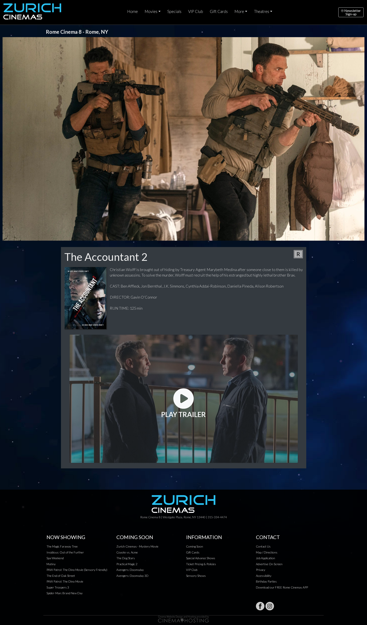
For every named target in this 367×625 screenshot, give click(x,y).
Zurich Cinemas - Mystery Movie (137, 546)
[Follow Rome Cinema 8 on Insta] (269, 606)
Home (132, 11)
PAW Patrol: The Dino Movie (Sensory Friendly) (77, 570)
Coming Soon (194, 546)
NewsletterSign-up (352, 12)
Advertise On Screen (269, 564)
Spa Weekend (55, 558)
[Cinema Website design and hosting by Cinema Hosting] (183, 619)
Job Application (265, 558)
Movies (151, 11)
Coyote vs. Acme (127, 552)
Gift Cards (219, 11)
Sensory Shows (196, 575)
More (239, 11)
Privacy (260, 570)
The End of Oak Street (61, 575)
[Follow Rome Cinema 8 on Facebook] (260, 606)
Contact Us (263, 546)
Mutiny (51, 564)
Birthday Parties (266, 581)
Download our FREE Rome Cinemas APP (282, 587)
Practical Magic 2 (126, 564)
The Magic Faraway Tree (62, 546)
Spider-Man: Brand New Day (65, 593)
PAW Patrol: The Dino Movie (65, 581)
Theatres (261, 11)
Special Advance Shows (200, 558)
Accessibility (263, 575)
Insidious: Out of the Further (65, 552)
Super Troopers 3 (58, 587)
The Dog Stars (125, 558)
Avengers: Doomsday (130, 570)
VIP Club (195, 11)
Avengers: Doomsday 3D (132, 575)
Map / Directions (266, 552)
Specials (174, 11)
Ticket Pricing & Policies (201, 564)
